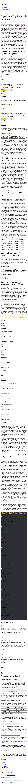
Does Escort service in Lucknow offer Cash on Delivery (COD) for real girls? (14, 690)
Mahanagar (20, 741)
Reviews (6, 767)
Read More (3, 759)
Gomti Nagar (9, 741)
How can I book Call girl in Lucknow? (9, 679)
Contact (5, 7)
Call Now (3, 89)
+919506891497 (9, 772)
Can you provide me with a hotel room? (10, 724)
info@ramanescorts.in (9, 777)
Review (5, 6)
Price (5, 3)
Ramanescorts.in (4, 25)
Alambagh (3, 741)
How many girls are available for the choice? (11, 713)
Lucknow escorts (23, 25)
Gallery (5, 4)
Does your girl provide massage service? (10, 734)
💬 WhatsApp (10, 782)
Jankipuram (15, 741)
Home (5, 1)
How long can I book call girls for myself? (10, 700)
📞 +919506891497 (5, 9)
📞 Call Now (4, 782)
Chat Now (9, 89)
